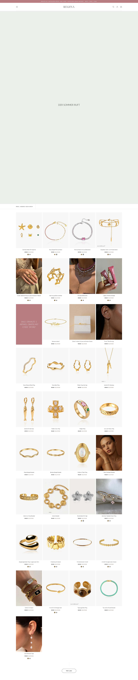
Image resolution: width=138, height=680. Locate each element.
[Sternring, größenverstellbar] (56, 276)
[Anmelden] (117, 7)
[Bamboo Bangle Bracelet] (56, 453)
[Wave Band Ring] (56, 365)
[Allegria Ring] (82, 409)
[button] (17, 7)
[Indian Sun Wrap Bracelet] (29, 496)
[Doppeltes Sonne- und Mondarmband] (109, 230)
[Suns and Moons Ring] (109, 409)
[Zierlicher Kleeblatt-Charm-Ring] (109, 496)
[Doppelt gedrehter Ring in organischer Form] (29, 542)
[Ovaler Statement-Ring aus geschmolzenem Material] (29, 276)
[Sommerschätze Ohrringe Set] (29, 230)
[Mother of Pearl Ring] (82, 453)
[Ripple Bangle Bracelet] (29, 453)
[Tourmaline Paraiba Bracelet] (109, 588)
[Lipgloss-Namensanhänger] (109, 276)
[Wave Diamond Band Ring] (29, 365)
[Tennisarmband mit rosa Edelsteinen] (82, 230)
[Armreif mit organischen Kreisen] (109, 542)
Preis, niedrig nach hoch (24, 206)
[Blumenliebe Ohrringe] (82, 496)
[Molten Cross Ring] (56, 409)
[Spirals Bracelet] (56, 496)
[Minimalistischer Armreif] (82, 542)
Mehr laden (69, 670)
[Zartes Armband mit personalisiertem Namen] (82, 322)
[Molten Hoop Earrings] (82, 365)
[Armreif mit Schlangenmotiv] (56, 588)
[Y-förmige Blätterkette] (82, 276)
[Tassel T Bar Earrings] (109, 322)
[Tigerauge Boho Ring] (82, 588)
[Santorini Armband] (29, 588)
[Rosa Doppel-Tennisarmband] (56, 230)
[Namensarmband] (56, 322)
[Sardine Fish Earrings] (29, 409)
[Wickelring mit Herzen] (56, 542)
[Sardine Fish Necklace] (109, 365)
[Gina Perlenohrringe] (29, 634)
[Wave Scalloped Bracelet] (109, 453)
